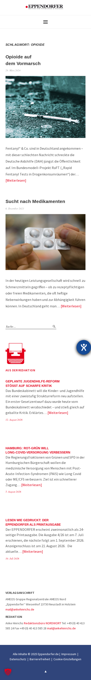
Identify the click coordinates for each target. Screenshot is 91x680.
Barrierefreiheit (40, 659)
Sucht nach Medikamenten (35, 201)
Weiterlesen (16, 180)
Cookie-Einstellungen (67, 659)
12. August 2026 (14, 419)
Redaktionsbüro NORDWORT (42, 623)
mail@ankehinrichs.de (20, 609)
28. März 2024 (13, 70)
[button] (8, 672)
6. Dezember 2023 (15, 208)
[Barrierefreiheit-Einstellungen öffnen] (83, 347)
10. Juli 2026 (12, 558)
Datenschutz (18, 659)
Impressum (68, 654)
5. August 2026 (13, 491)
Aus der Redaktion (20, 370)
